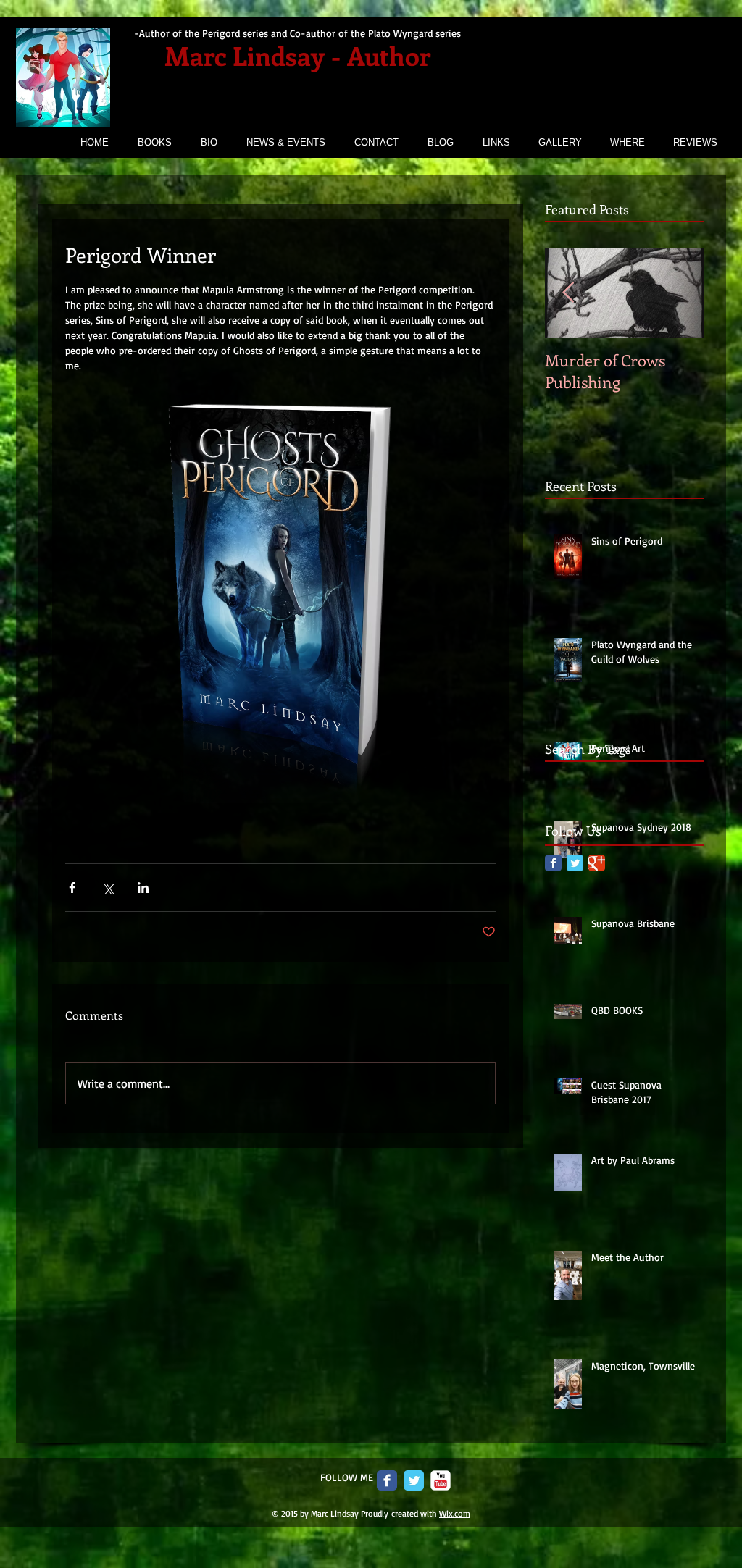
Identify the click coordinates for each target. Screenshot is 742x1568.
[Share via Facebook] (72, 887)
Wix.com (454, 1513)
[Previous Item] (568, 293)
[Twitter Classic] (575, 863)
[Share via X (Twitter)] (107, 887)
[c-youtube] (440, 1480)
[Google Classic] (596, 863)
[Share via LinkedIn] (143, 887)
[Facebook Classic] (553, 863)
